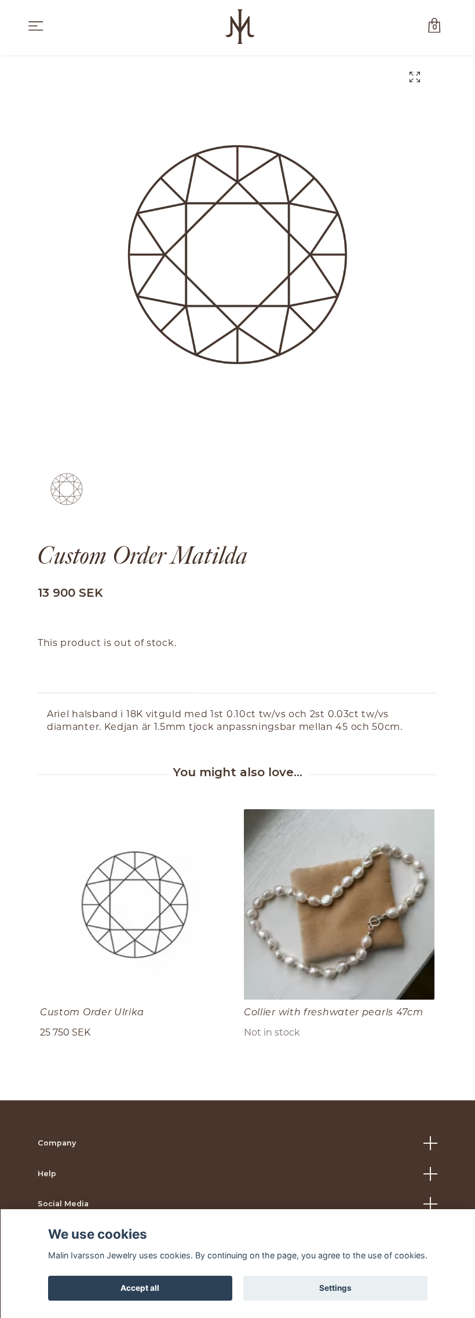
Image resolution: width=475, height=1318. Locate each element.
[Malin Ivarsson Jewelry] (240, 26)
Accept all (139, 1288)
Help (47, 1173)
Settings (335, 1288)
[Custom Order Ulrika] (135, 904)
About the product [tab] (115, 675)
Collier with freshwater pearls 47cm (333, 1011)
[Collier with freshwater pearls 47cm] (339, 904)
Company (57, 1143)
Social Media (63, 1203)
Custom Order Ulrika (92, 1011)
